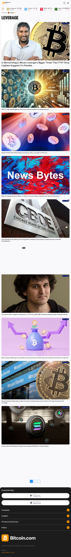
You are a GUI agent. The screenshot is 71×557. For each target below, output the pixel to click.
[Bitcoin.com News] (6, 3)
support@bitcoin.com (8, 552)
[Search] (64, 2)
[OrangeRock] (12, 13)
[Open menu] (68, 2)
